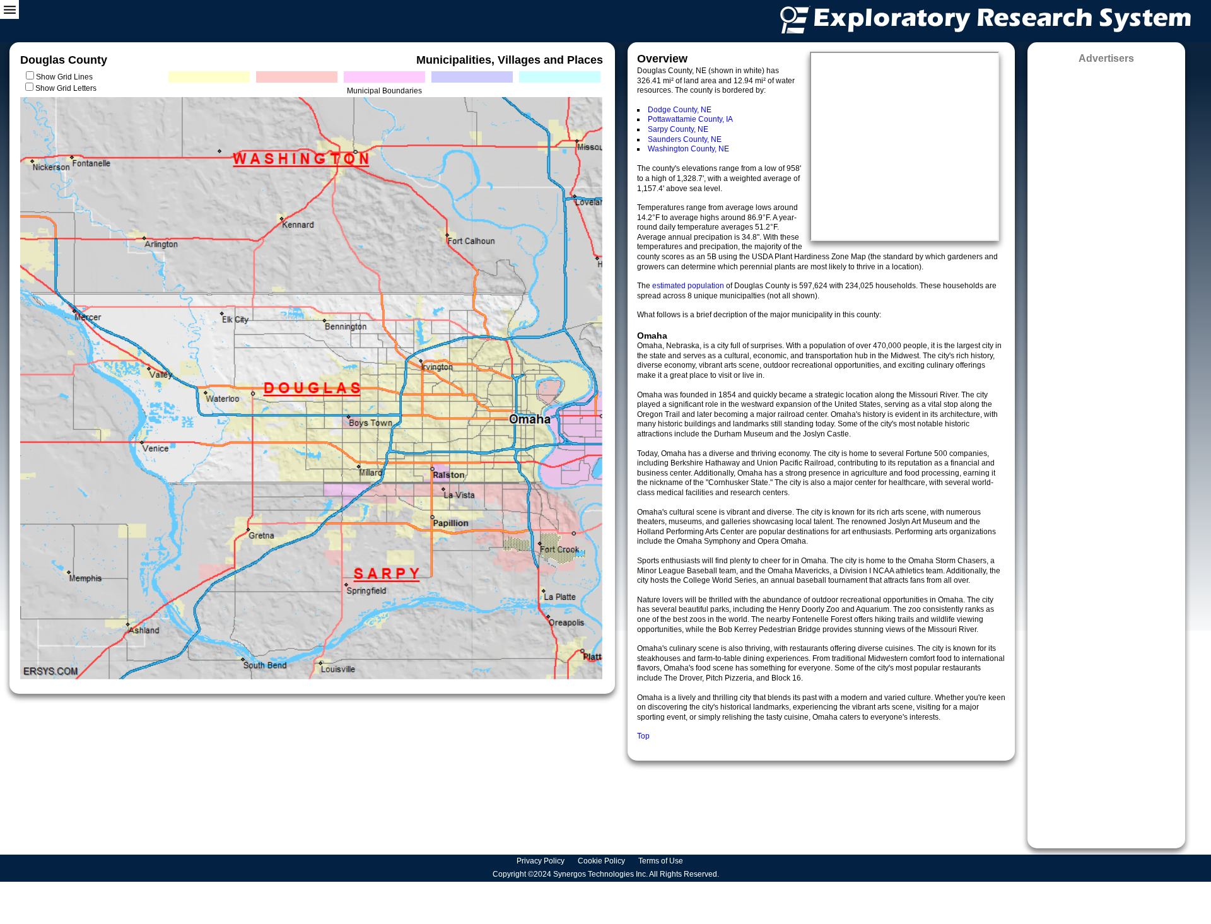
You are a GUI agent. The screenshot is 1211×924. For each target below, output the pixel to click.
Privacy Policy (541, 861)
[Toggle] (9, 9)
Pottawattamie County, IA (690, 119)
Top (643, 736)
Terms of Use (661, 861)
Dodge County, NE (679, 109)
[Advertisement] (1106, 452)
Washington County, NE (688, 148)
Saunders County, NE (685, 139)
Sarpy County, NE (678, 129)
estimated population (689, 285)
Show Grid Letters (66, 88)
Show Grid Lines (66, 77)
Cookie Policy (602, 861)
